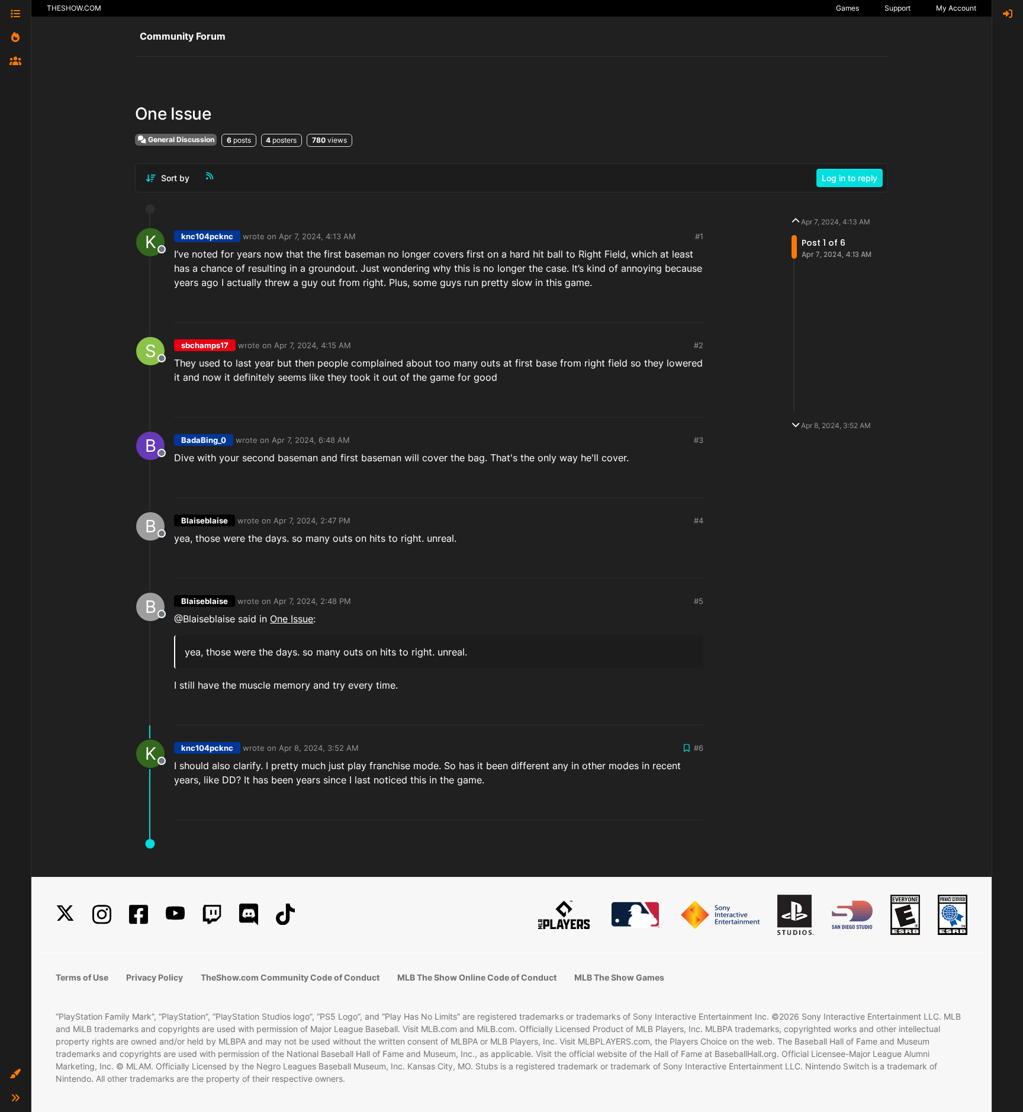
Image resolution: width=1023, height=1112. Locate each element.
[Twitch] (211, 914)
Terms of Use (82, 977)
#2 (698, 345)
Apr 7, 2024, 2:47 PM (312, 520)
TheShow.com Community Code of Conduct (290, 977)
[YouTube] (175, 914)
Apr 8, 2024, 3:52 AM (319, 748)
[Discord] (248, 914)
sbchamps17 (205, 345)
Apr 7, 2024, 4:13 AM (317, 236)
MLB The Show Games (619, 977)
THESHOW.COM (74, 8)
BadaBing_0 (203, 440)
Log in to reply (849, 178)
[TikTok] (285, 914)
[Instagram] (101, 914)
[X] (65, 914)
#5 (698, 601)
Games (847, 8)
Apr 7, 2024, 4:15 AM (312, 345)
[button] (15, 1074)
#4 (698, 520)
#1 (699, 236)
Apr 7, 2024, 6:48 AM (311, 440)
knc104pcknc (207, 236)
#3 (698, 440)
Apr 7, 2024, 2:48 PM (312, 601)
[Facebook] (138, 914)
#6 (698, 748)
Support (897, 8)
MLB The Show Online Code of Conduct (476, 977)
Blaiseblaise (204, 520)
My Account (956, 8)
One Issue (291, 619)
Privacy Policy (154, 977)
